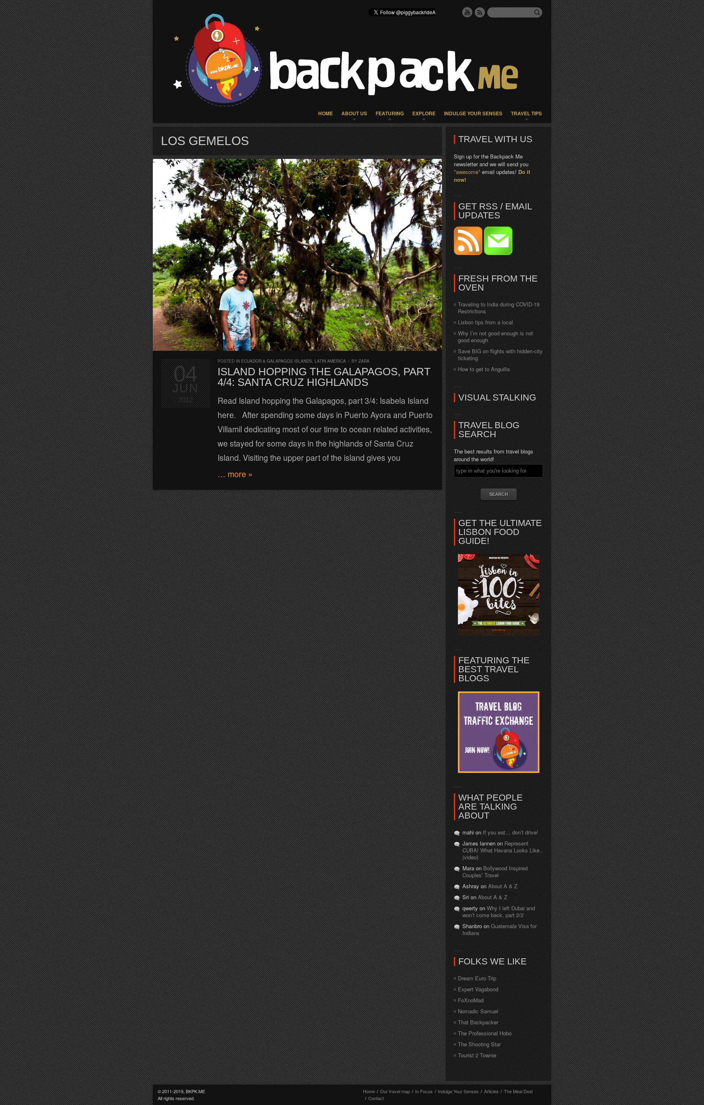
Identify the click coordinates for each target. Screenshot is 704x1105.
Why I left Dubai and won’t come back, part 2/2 (498, 911)
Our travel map (395, 1091)
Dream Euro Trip (477, 978)
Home (325, 113)
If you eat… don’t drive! (510, 832)
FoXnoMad (471, 1000)
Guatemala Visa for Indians (499, 929)
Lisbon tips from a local (485, 322)
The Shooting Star (479, 1044)
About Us (354, 113)
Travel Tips (526, 113)
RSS (480, 12)
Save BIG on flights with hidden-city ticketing (500, 354)
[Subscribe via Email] (498, 253)
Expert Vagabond (478, 989)
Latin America (330, 361)
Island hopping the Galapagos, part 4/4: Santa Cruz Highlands (324, 376)
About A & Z (502, 886)
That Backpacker (478, 1022)
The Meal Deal (518, 1091)
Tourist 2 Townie (477, 1055)
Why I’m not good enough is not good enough (495, 336)
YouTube (467, 12)
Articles (491, 1091)
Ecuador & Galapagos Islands (276, 361)
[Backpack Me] (352, 61)
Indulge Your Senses (473, 113)
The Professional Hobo (485, 1033)
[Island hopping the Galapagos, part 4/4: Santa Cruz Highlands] (297, 255)
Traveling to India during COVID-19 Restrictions (498, 307)
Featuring (390, 113)
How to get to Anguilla (484, 369)
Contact (376, 1098)
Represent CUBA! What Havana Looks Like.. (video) (502, 850)
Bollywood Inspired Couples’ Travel (495, 871)
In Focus (424, 1091)
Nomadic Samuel (478, 1011)
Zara (364, 361)
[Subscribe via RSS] (469, 253)
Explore (424, 113)
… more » (235, 474)
